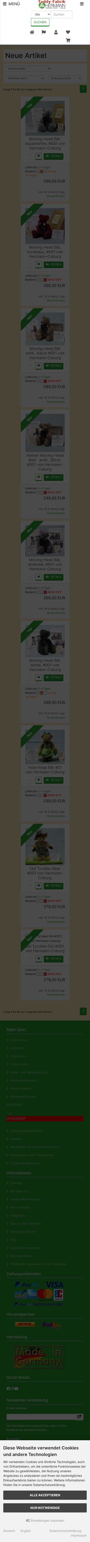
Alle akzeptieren (45, 1495)
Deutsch (9, 1531)
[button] (44, 32)
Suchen (40, 22)
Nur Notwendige (45, 1508)
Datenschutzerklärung (65, 1531)
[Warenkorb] (68, 40)
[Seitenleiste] (81, 4)
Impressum (79, 1535)
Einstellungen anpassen (47, 1520)
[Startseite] (32, 32)
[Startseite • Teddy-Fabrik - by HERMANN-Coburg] (52, 4)
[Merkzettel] (68, 32)
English (26, 1531)
